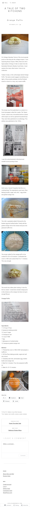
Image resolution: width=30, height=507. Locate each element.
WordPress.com (7, 492)
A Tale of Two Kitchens (15, 9)
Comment (22, 455)
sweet (20, 414)
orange (17, 414)
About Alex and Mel (8, 474)
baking (6, 414)
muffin (12, 414)
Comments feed (7, 490)
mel (9, 414)
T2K (20, 24)
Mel (16, 412)
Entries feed (6, 488)
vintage (25, 414)
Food (13, 412)
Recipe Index (6, 476)
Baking (9, 412)
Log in (4, 486)
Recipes (20, 412)
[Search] (10, 3)
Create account (7, 484)
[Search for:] (17, 2)
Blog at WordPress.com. (15, 503)
